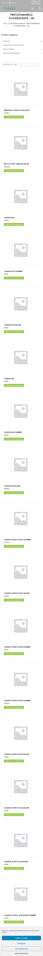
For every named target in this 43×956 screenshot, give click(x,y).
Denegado (21, 943)
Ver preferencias (21, 949)
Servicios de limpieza (11, 53)
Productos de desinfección (13, 45)
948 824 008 (36, 1)
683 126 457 (36, 3)
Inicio (5, 23)
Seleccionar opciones (14, 117)
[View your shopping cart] (40, 9)
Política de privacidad (21, 953)
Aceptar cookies (21, 938)
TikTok (13, 3)
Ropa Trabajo (8, 49)
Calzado (6, 41)
